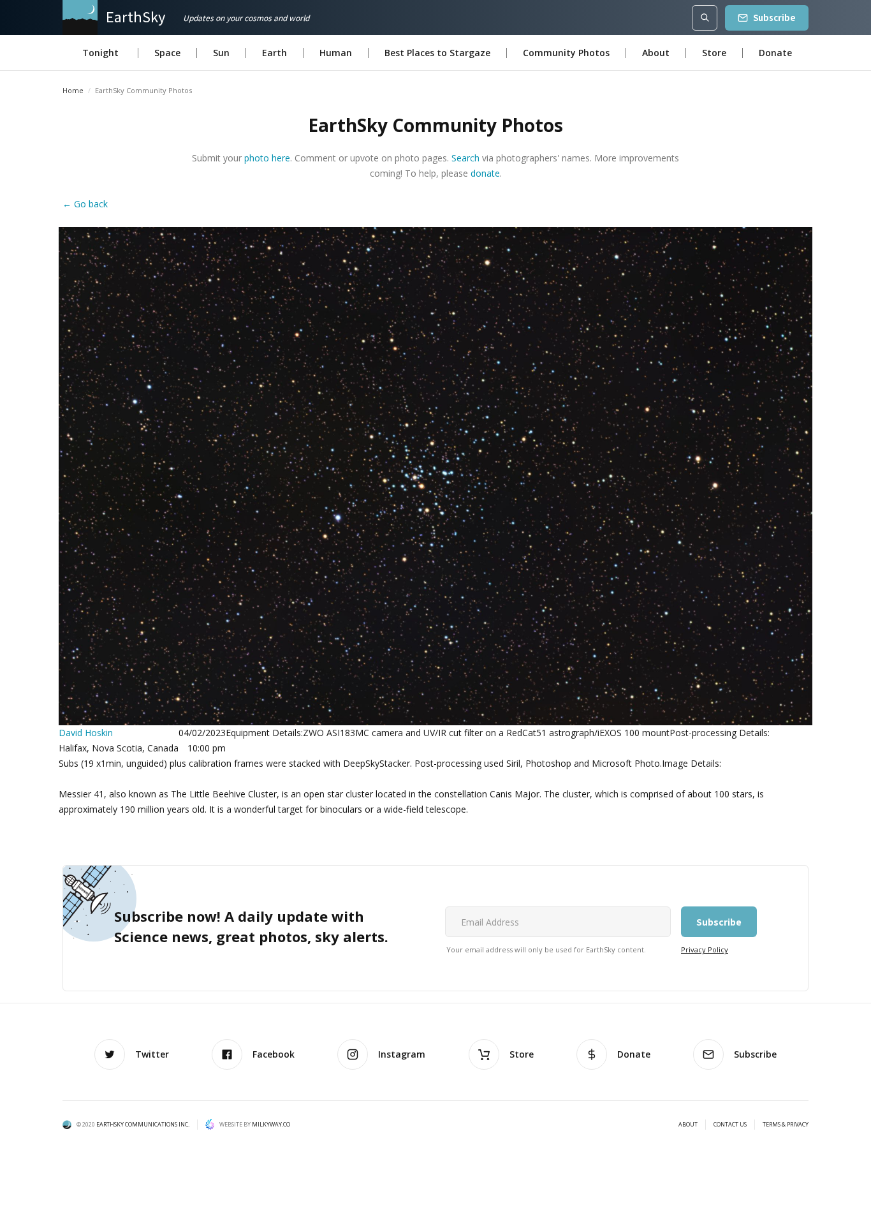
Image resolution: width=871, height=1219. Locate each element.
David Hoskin (86, 733)
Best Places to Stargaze (437, 53)
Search (465, 158)
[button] (100, 53)
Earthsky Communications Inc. (142, 1124)
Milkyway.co (271, 1124)
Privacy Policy (704, 949)
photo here (267, 158)
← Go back (85, 204)
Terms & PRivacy (786, 1124)
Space (167, 53)
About (656, 53)
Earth (274, 53)
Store (714, 53)
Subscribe (774, 17)
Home (73, 90)
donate (485, 173)
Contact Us (730, 1124)
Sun (221, 53)
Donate (775, 53)
